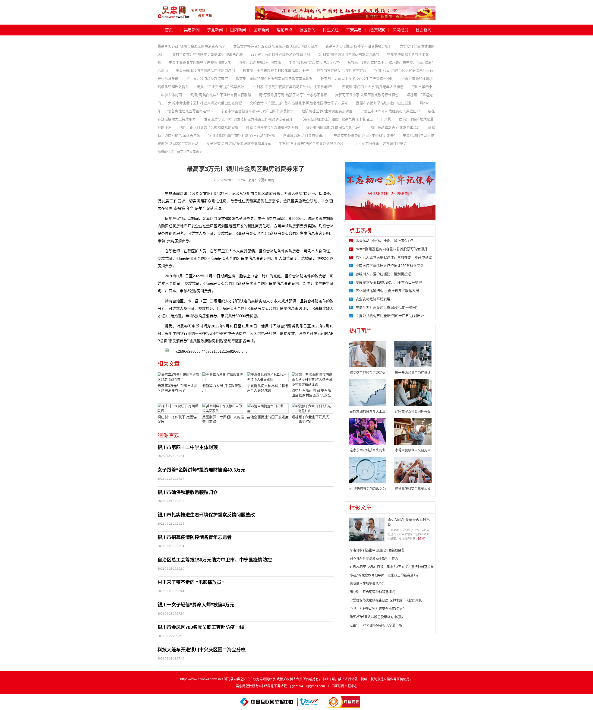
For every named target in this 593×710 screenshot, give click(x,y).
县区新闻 (307, 30)
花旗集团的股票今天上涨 (367, 411)
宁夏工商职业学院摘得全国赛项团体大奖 (200, 62)
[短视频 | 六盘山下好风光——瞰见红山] (312, 408)
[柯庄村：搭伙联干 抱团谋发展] (178, 408)
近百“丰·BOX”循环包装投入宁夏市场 (376, 625)
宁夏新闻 (215, 30)
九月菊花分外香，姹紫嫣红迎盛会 (381, 144)
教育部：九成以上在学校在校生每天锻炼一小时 (357, 79)
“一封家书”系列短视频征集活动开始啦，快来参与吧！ (293, 87)
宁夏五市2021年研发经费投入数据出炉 (390, 111)
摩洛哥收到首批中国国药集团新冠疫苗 (377, 550)
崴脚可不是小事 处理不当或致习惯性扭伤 (367, 95)
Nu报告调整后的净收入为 (367, 489)
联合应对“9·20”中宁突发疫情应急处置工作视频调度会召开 (248, 119)
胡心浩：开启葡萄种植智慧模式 (372, 592)
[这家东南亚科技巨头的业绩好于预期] (367, 431)
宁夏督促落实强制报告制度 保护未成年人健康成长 (386, 600)
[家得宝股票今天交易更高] (413, 431)
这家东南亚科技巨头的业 (367, 450)
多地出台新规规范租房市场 (260, 62)
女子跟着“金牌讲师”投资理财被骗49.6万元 (238, 144)
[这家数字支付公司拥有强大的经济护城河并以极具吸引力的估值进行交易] (413, 392)
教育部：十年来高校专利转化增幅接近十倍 (276, 71)
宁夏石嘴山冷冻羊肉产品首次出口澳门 (205, 71)
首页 (169, 30)
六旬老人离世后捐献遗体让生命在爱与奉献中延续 (394, 257)
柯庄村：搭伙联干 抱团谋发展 (177, 419)
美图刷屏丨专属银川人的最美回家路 (223, 419)
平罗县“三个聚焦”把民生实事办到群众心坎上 (313, 144)
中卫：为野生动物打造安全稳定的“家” (377, 608)
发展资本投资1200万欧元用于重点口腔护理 (389, 282)
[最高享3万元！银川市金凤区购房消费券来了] (178, 377)
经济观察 (377, 30)
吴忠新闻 (192, 30)
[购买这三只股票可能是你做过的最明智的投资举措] (367, 353)
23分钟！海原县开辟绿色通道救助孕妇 (280, 54)
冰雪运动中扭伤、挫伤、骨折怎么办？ (385, 241)
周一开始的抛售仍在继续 (413, 372)
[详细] (421, 538)
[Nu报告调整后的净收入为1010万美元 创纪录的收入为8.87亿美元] (367, 470)
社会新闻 (423, 30)
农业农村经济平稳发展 (373, 299)
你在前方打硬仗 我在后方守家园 (341, 71)
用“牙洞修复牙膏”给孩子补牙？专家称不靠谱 (293, 95)
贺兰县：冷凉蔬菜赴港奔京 (207, 79)
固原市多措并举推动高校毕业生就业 (384, 103)
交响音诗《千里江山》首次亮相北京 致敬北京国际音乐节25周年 (299, 103)
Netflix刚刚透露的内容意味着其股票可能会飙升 (392, 249)
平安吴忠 (354, 30)
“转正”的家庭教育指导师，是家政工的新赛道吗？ (385, 575)
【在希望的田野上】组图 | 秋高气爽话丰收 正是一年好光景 (345, 119)
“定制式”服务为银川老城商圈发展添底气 (348, 54)
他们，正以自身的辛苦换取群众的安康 (208, 127)
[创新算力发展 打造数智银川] (223, 377)
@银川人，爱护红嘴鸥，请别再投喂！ (385, 274)
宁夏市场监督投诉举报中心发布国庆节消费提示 (257, 111)
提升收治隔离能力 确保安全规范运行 (334, 127)
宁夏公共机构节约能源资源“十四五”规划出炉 (390, 316)
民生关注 (331, 30)
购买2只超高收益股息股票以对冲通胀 (376, 617)
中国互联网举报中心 (342, 686)
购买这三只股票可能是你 (367, 372)
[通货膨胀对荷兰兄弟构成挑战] (413, 470)
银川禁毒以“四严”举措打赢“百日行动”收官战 (241, 135)
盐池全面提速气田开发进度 (268, 417)
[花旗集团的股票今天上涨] (367, 392)
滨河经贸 (400, 30)
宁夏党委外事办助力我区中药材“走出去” (364, 135)
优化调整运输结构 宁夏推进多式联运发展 (387, 291)
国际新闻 (261, 30)
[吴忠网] (185, 9)
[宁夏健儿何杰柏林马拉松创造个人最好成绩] (268, 377)
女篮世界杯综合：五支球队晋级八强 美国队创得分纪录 (275, 46)
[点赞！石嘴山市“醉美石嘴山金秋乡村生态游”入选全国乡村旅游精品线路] (312, 379)
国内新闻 (238, 30)
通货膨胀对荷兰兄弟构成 (413, 489)
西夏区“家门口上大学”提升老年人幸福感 (373, 87)
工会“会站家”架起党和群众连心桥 (314, 62)
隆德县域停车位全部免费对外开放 (272, 127)
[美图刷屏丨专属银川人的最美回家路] (223, 408)
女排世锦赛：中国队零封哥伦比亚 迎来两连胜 (207, 54)
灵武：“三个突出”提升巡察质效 (220, 87)
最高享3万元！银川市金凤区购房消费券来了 (191, 46)
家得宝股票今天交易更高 (413, 450)
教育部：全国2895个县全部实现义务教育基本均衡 (274, 79)
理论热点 (284, 30)
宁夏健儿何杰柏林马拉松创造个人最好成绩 (268, 388)
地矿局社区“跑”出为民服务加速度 (327, 111)
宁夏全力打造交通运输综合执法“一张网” (386, 307)
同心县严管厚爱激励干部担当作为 (374, 558)
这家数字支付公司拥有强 (413, 411)
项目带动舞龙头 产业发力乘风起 (395, 127)
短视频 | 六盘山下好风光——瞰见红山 (310, 419)
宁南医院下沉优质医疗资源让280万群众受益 (390, 266)
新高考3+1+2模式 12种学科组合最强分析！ (358, 46)
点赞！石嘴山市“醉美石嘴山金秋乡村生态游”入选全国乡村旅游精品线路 (311, 393)
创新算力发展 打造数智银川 (304, 135)
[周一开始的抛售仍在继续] (413, 353)
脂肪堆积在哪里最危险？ (367, 583)
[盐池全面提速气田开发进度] (268, 408)
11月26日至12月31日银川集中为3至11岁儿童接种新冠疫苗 (392, 567)
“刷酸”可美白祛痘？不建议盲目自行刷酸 (220, 95)
